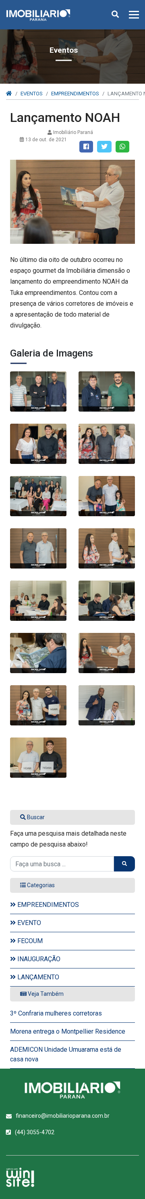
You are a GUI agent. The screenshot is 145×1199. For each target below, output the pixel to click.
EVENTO (28, 923)
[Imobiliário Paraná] (72, 1090)
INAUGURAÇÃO (38, 959)
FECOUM (29, 941)
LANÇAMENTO (37, 977)
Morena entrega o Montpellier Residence (67, 1031)
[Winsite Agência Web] (20, 1177)
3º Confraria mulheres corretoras (56, 1013)
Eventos (32, 94)
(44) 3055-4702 (34, 1132)
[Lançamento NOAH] (38, 391)
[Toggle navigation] (131, 14)
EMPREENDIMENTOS (75, 94)
